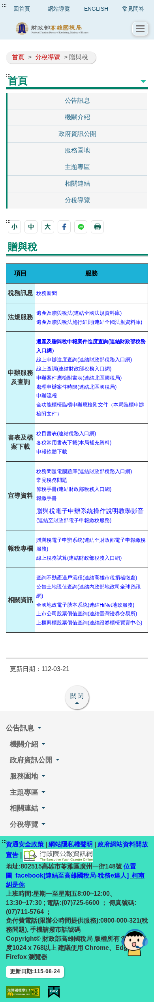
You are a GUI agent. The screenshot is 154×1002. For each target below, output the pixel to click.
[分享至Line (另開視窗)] (80, 226)
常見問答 (133, 9)
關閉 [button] (77, 695)
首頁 (18, 57)
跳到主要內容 (21, 5)
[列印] (97, 226)
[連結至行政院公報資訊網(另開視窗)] (58, 855)
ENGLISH (96, 9)
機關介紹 (77, 117)
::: (4, 5)
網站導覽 (59, 9)
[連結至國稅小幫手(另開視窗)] (134, 942)
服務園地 (77, 150)
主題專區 (77, 167)
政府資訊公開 (77, 133)
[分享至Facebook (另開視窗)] (64, 226)
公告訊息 (77, 100)
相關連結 (77, 183)
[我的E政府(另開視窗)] (54, 992)
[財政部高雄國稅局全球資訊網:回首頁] (69, 28)
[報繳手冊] (57, 497)
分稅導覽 (47, 57)
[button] (140, 28)
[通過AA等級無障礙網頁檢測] (23, 992)
